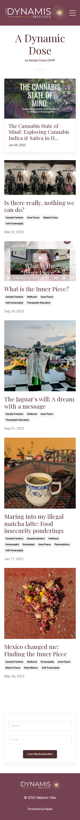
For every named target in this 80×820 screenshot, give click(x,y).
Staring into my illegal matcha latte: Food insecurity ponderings (34, 523)
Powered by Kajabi (40, 809)
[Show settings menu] (64, 278)
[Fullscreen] (72, 278)
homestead (29, 544)
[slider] (36, 278)
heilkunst (32, 297)
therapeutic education (38, 303)
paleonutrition (62, 544)
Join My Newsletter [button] (40, 754)
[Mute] (56, 278)
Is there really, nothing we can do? (39, 206)
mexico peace (13, 668)
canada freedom (14, 217)
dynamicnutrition (36, 538)
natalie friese (50, 217)
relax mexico (31, 668)
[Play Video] (8, 278)
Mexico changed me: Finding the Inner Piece (35, 650)
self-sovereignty (14, 223)
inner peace (33, 217)
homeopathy (12, 544)
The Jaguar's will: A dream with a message (39, 402)
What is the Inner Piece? (36, 289)
